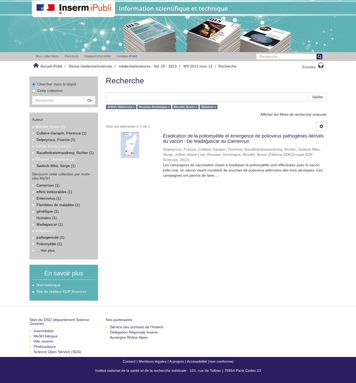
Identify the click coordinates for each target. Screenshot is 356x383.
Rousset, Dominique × (154, 106)
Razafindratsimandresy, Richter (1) (65, 153)
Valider (317, 97)
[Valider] (319, 56)
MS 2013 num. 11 (198, 66)
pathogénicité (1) (50, 237)
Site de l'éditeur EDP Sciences (61, 291)
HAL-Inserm (43, 341)
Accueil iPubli (51, 66)
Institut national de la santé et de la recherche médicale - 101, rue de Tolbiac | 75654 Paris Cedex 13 (178, 370)
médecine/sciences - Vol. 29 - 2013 (148, 66)
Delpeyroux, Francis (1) (55, 140)
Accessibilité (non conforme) (210, 361)
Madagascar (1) (49, 224)
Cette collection (50, 91)
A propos (176, 361)
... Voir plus (45, 250)
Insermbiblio (44, 331)
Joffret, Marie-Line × (121, 106)
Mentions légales (153, 361)
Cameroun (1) (48, 185)
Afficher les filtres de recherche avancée (293, 114)
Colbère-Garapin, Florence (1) (61, 133)
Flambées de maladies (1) (58, 205)
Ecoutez (309, 67)
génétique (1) (47, 211)
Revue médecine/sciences (90, 66)
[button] (47, 56)
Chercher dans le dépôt (56, 84)
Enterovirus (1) (48, 198)
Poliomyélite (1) (49, 244)
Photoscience (45, 346)
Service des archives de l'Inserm (136, 327)
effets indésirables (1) (54, 192)
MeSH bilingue (46, 336)
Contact (129, 361)
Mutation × (208, 106)
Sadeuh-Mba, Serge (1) (56, 166)
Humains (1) (46, 218)
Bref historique (48, 285)
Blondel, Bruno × (185, 106)
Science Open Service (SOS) (57, 352)
